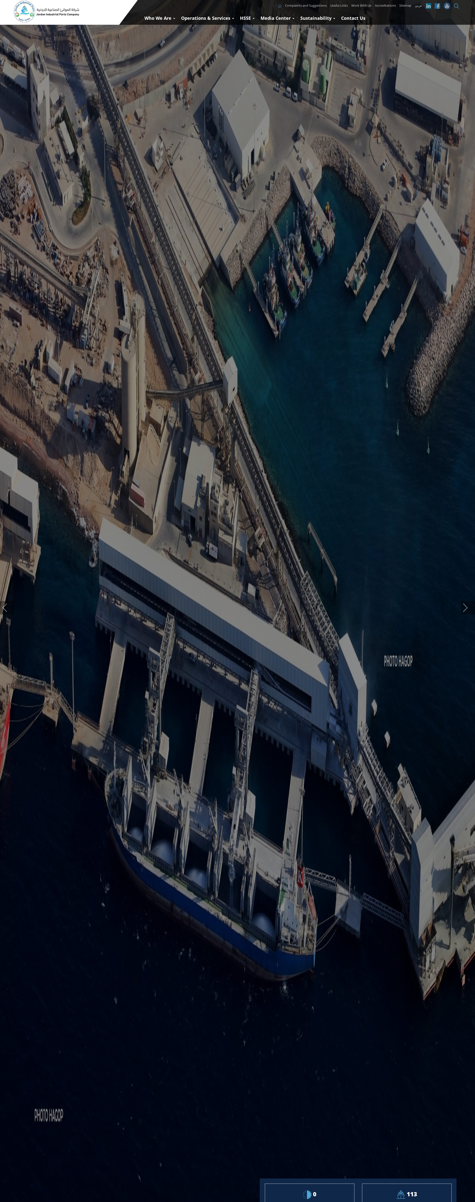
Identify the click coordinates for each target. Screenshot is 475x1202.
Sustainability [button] (316, 18)
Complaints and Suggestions (306, 5)
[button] (7, 607)
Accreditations (385, 5)
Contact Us (353, 18)
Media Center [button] (276, 18)
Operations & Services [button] (206, 18)
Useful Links (339, 5)
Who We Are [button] (158, 18)
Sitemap (405, 5)
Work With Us (361, 5)
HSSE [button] (246, 18)
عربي (418, 5)
